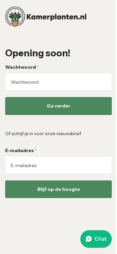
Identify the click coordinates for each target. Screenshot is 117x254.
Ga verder (58, 106)
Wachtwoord (22, 67)
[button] (96, 239)
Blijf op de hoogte (58, 189)
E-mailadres (21, 150)
